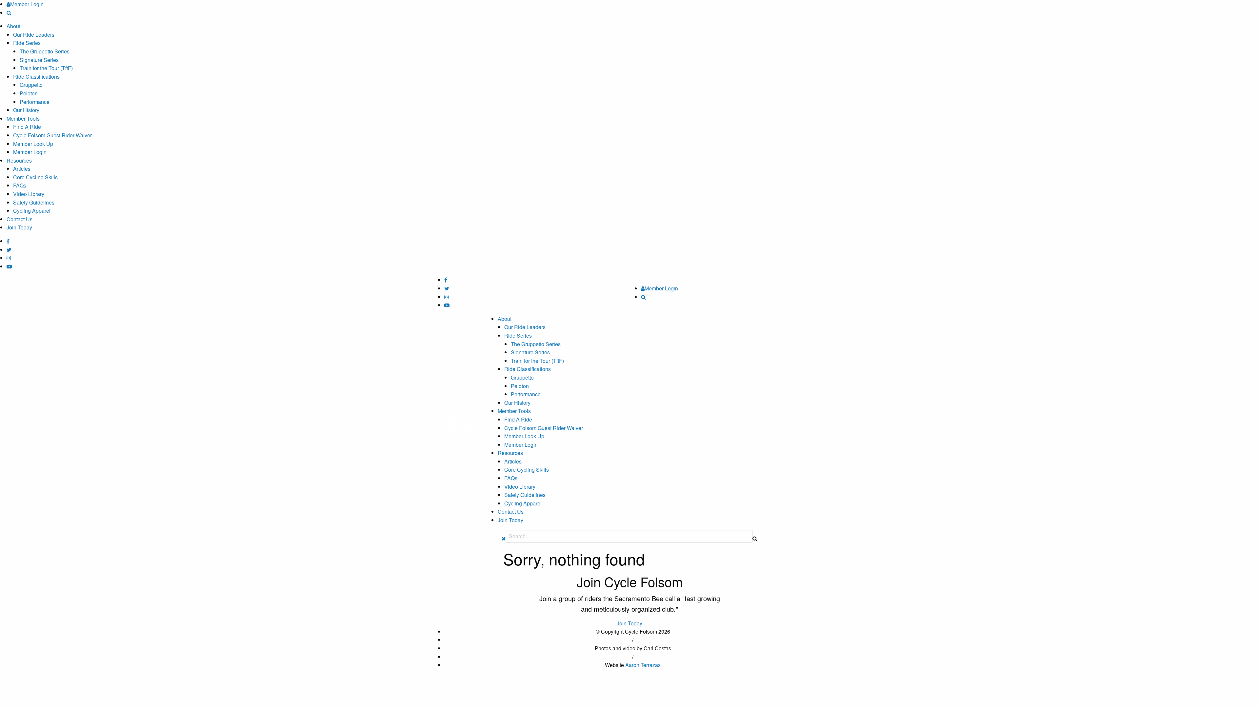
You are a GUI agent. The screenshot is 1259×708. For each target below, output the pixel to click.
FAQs (19, 185)
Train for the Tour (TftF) (46, 68)
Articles (21, 168)
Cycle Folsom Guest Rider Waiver (52, 135)
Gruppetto (31, 84)
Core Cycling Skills (35, 177)
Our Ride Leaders (33, 34)
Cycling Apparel (31, 210)
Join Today (19, 227)
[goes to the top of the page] (459, 421)
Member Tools (23, 118)
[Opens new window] (8, 241)
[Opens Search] (9, 12)
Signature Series (39, 60)
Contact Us (19, 219)
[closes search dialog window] (504, 538)
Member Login (30, 152)
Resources (19, 160)
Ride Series (27, 43)
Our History (26, 110)
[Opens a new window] (9, 249)
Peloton (29, 93)
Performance (35, 102)
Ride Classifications (36, 76)
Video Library (28, 194)
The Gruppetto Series (45, 51)
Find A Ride (27, 126)
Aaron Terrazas (643, 665)
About (13, 26)
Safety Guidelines (33, 202)
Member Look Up (33, 144)
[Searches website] (754, 538)
